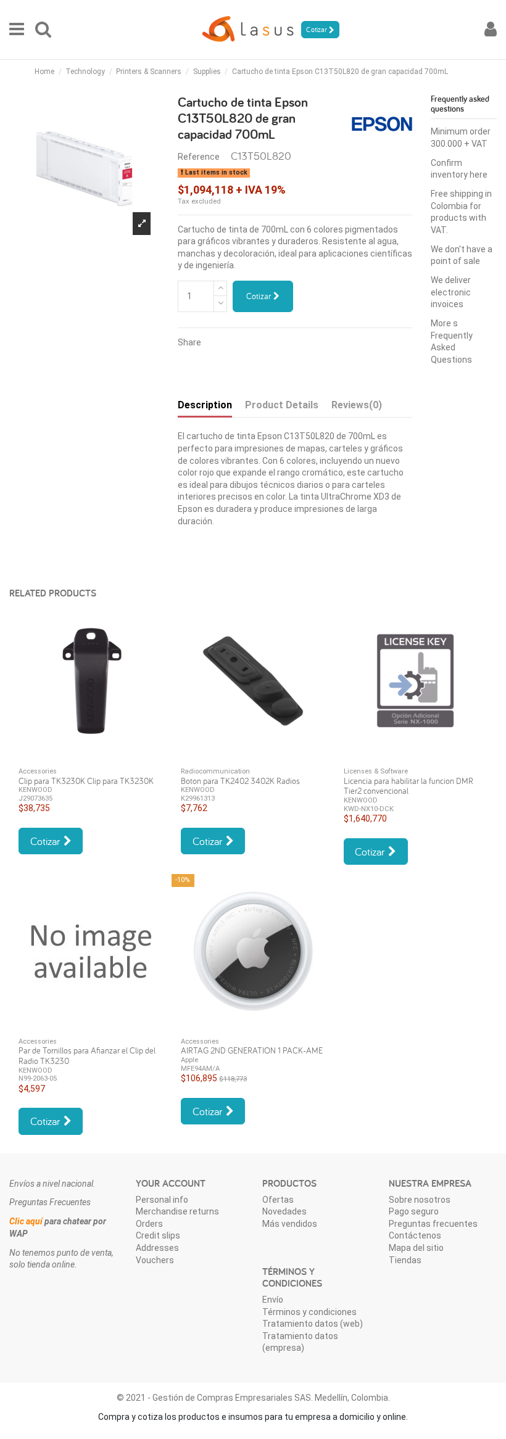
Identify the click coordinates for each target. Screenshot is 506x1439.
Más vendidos (289, 1224)
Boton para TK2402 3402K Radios (240, 780)
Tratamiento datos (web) (312, 1324)
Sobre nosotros (419, 1200)
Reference (199, 157)
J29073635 (35, 798)
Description (205, 405)
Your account (170, 1183)
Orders (149, 1224)
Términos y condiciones (309, 1312)
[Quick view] (90, 753)
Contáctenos (415, 1235)
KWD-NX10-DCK (369, 809)
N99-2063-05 (38, 1078)
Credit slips (158, 1235)
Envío (272, 1300)
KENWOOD (35, 790)
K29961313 (198, 798)
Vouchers (155, 1260)
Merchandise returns (177, 1211)
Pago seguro (414, 1211)
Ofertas (278, 1200)
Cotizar (259, 296)
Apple (189, 1060)
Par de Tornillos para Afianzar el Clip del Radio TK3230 (87, 1055)
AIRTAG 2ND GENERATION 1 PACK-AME (252, 1050)
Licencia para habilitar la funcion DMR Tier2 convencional (408, 786)
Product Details (281, 405)
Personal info (162, 1200)
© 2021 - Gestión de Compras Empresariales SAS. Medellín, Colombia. (253, 1398)
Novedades (284, 1211)
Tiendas (405, 1260)
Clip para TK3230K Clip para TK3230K (86, 780)
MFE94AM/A (200, 1069)
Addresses (157, 1248)
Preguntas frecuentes (433, 1224)
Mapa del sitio (416, 1248)
